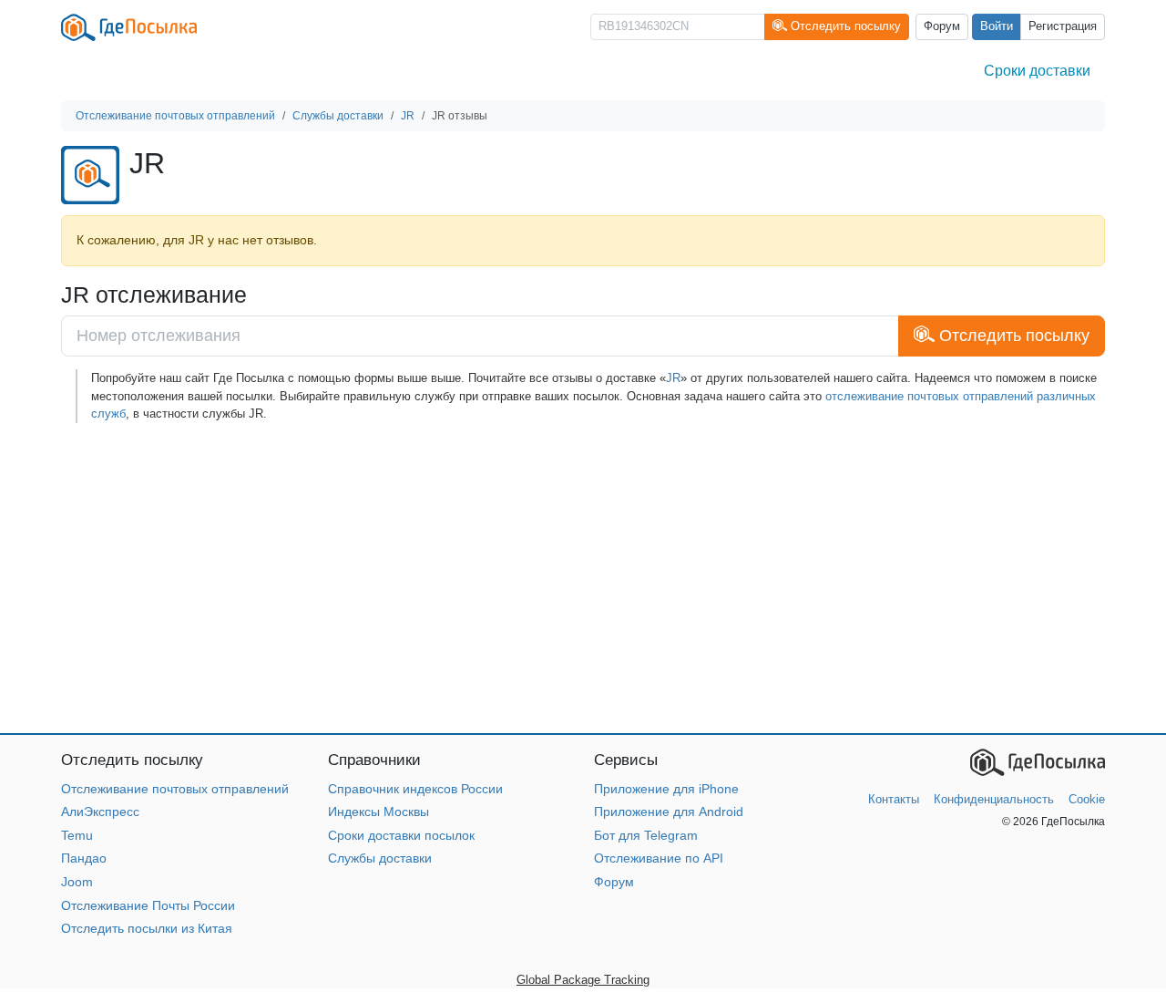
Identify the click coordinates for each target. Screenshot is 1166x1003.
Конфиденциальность (994, 799)
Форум (942, 26)
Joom (77, 881)
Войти (996, 26)
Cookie (1087, 799)
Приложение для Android (668, 811)
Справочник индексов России (415, 788)
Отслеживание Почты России (148, 905)
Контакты (893, 799)
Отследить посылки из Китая (146, 928)
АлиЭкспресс (100, 811)
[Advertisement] (583, 578)
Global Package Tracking (583, 980)
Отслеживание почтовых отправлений (175, 788)
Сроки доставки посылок (401, 835)
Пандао (84, 858)
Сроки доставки (1037, 70)
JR (673, 378)
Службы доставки (380, 858)
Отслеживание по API (658, 858)
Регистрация (1062, 26)
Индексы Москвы (378, 811)
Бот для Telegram (646, 835)
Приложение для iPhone (666, 788)
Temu (77, 835)
